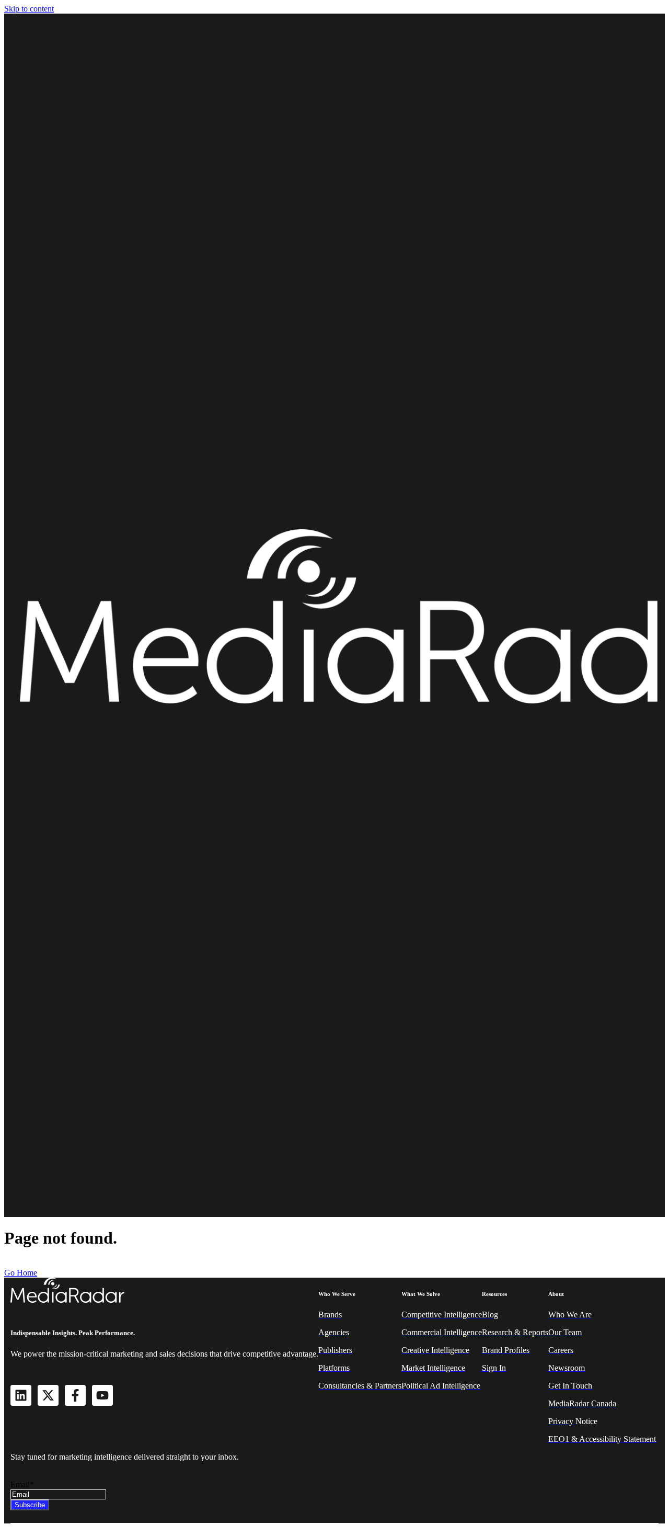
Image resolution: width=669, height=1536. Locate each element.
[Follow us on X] (48, 1395)
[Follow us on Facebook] (75, 1395)
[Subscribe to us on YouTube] (102, 1395)
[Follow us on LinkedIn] (20, 1395)
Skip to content (29, 8)
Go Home (20, 1272)
